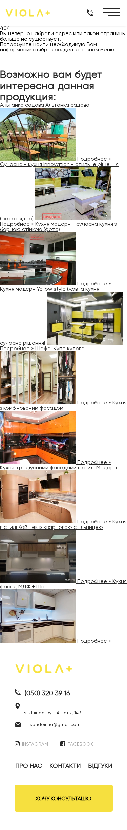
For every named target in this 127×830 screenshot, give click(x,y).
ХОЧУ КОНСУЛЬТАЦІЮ (63, 798)
